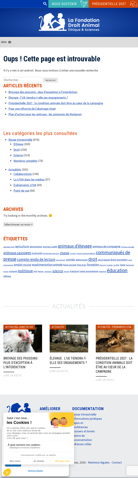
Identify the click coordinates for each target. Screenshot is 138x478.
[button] (4, 42)
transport (74, 271)
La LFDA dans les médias (29, 179)
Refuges (41, 271)
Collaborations (22, 174)
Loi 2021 (116, 265)
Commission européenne (86, 253)
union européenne (89, 271)
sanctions (48, 271)
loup (122, 264)
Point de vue (21, 190)
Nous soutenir (64, 4)
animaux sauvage (127, 247)
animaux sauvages (17, 252)
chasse (64, 253)
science (57, 271)
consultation (60, 260)
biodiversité (37, 253)
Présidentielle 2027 (109, 4)
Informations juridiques (87, 419)
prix (35, 271)
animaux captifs (50, 246)
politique (25, 270)
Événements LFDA (24, 185)
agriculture (22, 246)
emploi (18, 264)
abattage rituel (8, 247)
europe (27, 264)
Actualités (14, 169)
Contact (117, 462)
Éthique (18, 144)
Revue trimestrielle (20, 140)
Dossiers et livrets (83, 431)
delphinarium (82, 259)
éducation (117, 270)
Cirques (73, 253)
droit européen (119, 259)
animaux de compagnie (106, 246)
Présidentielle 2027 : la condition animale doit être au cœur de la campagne (55, 103)
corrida (70, 259)
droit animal (104, 259)
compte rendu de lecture (36, 259)
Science (18, 155)
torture (66, 271)
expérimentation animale (47, 264)
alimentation (36, 246)
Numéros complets (25, 161)
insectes (110, 265)
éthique (7, 276)
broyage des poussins (51, 253)
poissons (13, 271)
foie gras (81, 264)
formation (93, 264)
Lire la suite (12, 375)
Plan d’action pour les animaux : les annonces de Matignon (45, 114)
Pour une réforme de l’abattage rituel (32, 109)
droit (92, 259)
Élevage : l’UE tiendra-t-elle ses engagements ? (38, 97)
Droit (16, 150)
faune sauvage (69, 264)
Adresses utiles (81, 444)
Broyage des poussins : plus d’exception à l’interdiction (42, 92)
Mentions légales (35, 470)
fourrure (103, 265)
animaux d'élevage (75, 246)
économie (102, 271)
